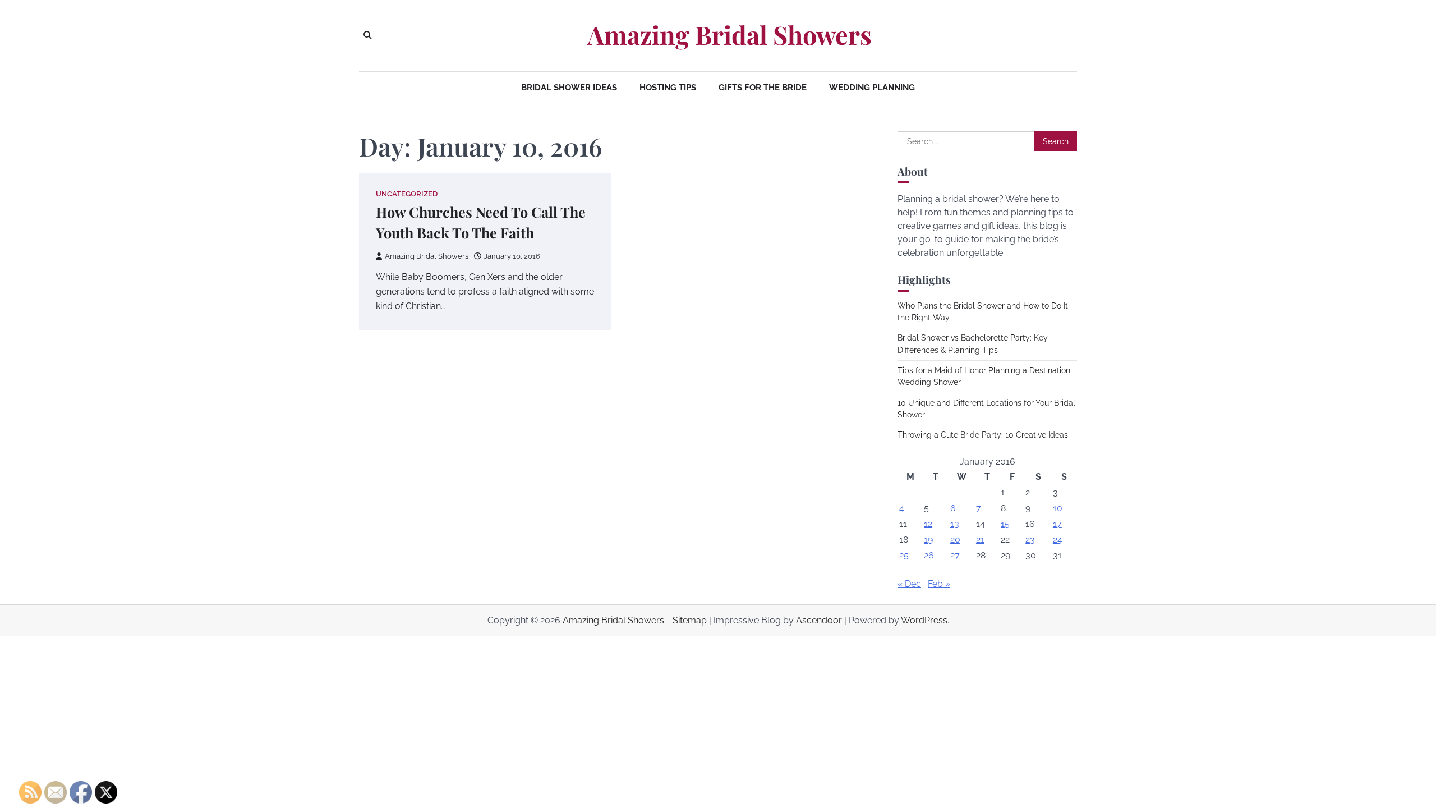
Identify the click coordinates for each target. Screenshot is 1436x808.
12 (928, 523)
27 (955, 555)
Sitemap (690, 620)
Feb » (939, 584)
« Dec (909, 584)
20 (955, 539)
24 (1057, 539)
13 (954, 523)
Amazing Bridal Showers (729, 35)
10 (1057, 508)
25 (904, 555)
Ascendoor (819, 620)
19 (928, 539)
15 (1005, 523)
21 (980, 539)
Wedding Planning (872, 87)
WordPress (924, 620)
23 (1030, 539)
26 (929, 555)
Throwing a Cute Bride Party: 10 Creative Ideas (983, 434)
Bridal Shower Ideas (569, 87)
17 (1057, 523)
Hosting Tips (667, 87)
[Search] (367, 35)
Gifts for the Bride (763, 87)
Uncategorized (407, 194)
